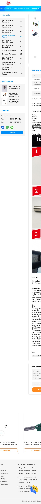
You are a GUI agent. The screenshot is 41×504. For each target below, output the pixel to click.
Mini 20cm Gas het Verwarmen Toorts (14, 87)
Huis (1, 468)
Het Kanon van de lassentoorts (12, 31)
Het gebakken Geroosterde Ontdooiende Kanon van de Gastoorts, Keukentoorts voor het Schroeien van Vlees (28, 471)
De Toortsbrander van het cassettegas (12, 63)
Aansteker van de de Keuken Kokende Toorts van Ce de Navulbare (14, 101)
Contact (12, 132)
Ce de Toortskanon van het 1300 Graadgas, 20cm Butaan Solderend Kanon (28, 479)
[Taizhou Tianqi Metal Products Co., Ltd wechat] (11, 127)
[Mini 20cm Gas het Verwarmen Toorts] (4, 88)
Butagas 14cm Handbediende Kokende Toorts (13, 94)
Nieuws (2, 476)
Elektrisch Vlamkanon (12, 54)
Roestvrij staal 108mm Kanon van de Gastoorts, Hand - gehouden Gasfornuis (28, 488)
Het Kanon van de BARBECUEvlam (12, 58)
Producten (3, 470)
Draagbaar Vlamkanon (12, 50)
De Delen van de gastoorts (12, 68)
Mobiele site (3, 481)
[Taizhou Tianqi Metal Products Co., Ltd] (8, 3)
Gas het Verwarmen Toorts (12, 36)
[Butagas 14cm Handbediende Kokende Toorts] (4, 95)
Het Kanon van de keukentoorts (12, 26)
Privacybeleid (4, 484)
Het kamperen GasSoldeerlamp (12, 41)
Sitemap (2, 478)
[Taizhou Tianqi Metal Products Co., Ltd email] (2, 127)
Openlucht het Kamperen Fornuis (12, 73)
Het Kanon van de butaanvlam (12, 46)
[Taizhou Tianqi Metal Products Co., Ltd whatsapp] (7, 127)
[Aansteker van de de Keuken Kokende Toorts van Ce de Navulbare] (4, 101)
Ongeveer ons (4, 473)
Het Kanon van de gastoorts (12, 21)
